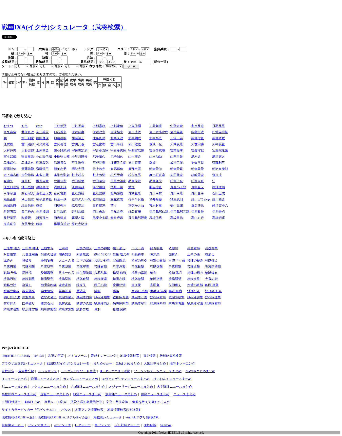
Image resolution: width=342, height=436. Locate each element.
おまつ (8, 126)
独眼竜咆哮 (49, 285)
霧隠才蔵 (78, 217)
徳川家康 (134, 162)
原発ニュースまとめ (155, 394)
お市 (24, 126)
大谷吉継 (27, 150)
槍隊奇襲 (82, 279)
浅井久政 (60, 187)
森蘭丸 (8, 181)
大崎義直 (218, 144)
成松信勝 (176, 162)
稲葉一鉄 (60, 199)
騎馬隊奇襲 (176, 303)
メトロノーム (77, 355)
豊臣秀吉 (27, 211)
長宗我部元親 (179, 211)
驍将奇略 (82, 309)
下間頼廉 (155, 126)
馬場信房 (155, 217)
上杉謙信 (116, 126)
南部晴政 (218, 138)
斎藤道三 (42, 168)
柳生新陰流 (84, 272)
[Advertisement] (74, 10)
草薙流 (81, 291)
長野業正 (10, 217)
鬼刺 (97, 309)
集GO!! (39, 355)
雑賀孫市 (42, 217)
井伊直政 (27, 132)
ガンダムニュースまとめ (80, 378)
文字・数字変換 (117, 402)
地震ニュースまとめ (87, 394)
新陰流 (27, 272)
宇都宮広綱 (136, 150)
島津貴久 (60, 162)
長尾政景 (197, 211)
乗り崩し (119, 248)
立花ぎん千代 (81, 199)
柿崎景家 (197, 175)
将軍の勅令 (139, 260)
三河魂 (63, 248)
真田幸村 (155, 193)
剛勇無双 (65, 254)
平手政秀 (78, 162)
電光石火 (47, 303)
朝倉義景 (197, 168)
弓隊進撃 (193, 266)
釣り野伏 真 (213, 291)
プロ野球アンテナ (127, 425)
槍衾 (153, 272)
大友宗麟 (197, 144)
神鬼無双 (47, 291)
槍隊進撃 (193, 279)
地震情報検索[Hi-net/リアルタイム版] (63, 417)
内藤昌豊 (197, 132)
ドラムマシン (47, 371)
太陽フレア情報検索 (89, 409)
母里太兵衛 (118, 181)
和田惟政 (134, 144)
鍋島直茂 (134, 211)
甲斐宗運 (10, 193)
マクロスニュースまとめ (48, 386)
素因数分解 (26, 371)
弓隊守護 (82, 266)
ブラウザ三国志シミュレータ (22, 363)
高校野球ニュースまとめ (19, 394)
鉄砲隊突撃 (195, 297)
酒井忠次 (99, 211)
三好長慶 (78, 126)
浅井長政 (78, 187)
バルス (66, 409)
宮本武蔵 (10, 156)
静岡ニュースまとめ (45, 378)
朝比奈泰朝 (220, 168)
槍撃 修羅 (119, 272)
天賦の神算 (102, 260)
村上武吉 (78, 175)
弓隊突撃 (156, 266)
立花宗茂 (99, 199)
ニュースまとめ (184, 394)
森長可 (26, 181)
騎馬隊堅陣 (158, 303)
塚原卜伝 (155, 144)
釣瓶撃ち (28, 297)
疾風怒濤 (119, 285)
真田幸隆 (176, 193)
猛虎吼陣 (65, 285)
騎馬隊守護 (195, 303)
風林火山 (65, 303)
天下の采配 (84, 260)
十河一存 (176, 138)
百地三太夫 (44, 193)
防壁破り (28, 303)
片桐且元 (197, 187)
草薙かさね (136, 205)
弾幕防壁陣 (213, 266)
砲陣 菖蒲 (211, 285)
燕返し (27, 285)
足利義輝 (78, 211)
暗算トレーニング (182, 363)
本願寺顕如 (62, 175)
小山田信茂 (44, 156)
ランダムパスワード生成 (78, 371)
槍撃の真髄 (139, 272)
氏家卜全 (176, 181)
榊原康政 (42, 181)
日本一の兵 (66, 272)
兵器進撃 (10, 254)
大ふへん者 (66, 260)
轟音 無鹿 (175, 291)
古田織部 (27, 144)
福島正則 (10, 199)
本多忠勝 (42, 175)
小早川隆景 (79, 156)
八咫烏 (173, 248)
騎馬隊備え (102, 303)
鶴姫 (39, 224)
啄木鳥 (155, 254)
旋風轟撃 (47, 272)
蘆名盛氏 (197, 205)
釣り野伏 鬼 (12, 297)
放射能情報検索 (171, 355)
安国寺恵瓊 (157, 150)
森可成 (217, 175)
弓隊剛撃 (28, 266)
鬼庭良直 (10, 224)
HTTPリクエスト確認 (115, 371)
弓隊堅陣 (65, 266)
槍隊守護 (100, 279)
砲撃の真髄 (195, 285)
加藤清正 (78, 138)
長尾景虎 (218, 211)
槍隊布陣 (119, 279)
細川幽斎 (218, 199)
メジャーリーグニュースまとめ (131, 386)
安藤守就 (197, 150)
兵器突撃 (211, 248)
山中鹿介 (134, 156)
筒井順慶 (155, 199)
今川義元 (42, 132)
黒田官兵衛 (62, 224)
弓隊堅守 (47, 266)
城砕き (8, 260)
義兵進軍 (65, 291)
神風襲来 (28, 291)
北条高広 (155, 138)
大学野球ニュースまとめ (174, 386)
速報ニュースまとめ (54, 394)
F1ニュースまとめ (14, 386)
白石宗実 (27, 193)
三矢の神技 (102, 248)
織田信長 (27, 205)
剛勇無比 (82, 254)
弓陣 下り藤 (177, 260)
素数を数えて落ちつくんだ (151, 402)
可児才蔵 (42, 144)
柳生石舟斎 (157, 175)
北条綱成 (134, 138)
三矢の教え (84, 248)
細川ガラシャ (200, 199)
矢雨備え (175, 285)
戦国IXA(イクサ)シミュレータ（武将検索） (64, 27)
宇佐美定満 (79, 150)
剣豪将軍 (137, 254)
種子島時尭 (44, 199)
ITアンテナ (83, 425)
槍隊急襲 (137, 279)
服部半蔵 (134, 168)
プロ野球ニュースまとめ (87, 386)
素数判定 (8, 371)
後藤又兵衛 (118, 162)
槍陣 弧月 (175, 272)
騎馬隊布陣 (213, 303)
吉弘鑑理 (99, 144)
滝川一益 (116, 187)
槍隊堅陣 (65, 279)
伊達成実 (78, 132)
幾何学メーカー (13, 425)
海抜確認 (150, 425)
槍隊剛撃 (28, 279)
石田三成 (218, 193)
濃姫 (131, 187)
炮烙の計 (10, 285)
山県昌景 (176, 156)
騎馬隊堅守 (139, 303)
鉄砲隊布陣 (158, 297)
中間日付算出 (11, 402)
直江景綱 (99, 193)
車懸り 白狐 (139, 291)
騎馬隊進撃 (66, 309)
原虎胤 (8, 144)
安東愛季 (176, 150)
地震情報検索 (129, 355)
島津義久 (27, 162)
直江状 (136, 285)
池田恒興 (27, 187)
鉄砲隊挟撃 (176, 297)
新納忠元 (60, 168)
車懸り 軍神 (158, 291)
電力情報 (149, 355)
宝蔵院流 (119, 260)
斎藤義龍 (27, 168)
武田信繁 (78, 181)
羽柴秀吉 (60, 205)
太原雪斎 (42, 150)
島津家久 (218, 156)
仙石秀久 (60, 132)
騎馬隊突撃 (30, 309)
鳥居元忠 (27, 224)
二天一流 (137, 248)
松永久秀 (134, 175)
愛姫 (152, 162)
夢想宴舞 (47, 260)
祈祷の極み (11, 291)
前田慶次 (42, 138)
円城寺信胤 (220, 132)
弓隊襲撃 (175, 266)
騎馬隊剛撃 (121, 303)
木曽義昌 (27, 175)
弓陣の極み (195, 260)
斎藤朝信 (10, 168)
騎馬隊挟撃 (11, 309)
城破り (27, 260)
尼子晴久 (99, 156)
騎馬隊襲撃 (49, 309)
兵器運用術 (30, 254)
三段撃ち (47, 248)
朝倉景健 (155, 168)
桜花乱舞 (100, 272)
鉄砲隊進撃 (213, 297)
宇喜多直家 (100, 150)
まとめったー (102, 363)
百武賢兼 (60, 193)
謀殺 (97, 291)
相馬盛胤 (116, 193)
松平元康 (116, 175)
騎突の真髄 (84, 303)
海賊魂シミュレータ (107, 417)
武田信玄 (60, 181)
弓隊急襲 (119, 266)
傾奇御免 (156, 248)
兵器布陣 (193, 248)
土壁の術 (193, 254)
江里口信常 (11, 187)
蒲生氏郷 (176, 205)
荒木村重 (155, 205)
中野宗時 (176, 126)
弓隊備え (211, 260)
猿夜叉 (81, 285)
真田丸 (155, 285)
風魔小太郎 (100, 217)
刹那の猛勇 (49, 254)
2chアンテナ (62, 425)
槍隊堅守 (47, 279)
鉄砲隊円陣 (84, 297)
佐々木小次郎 (158, 132)
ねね (39, 126)
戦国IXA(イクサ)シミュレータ (68, 363)
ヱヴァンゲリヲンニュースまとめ (125, 378)
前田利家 (27, 138)
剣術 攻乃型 (121, 254)
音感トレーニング (103, 355)
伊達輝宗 (116, 132)
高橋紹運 (218, 217)
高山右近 (197, 217)
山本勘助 (155, 156)
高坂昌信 (176, 217)
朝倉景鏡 (176, 168)
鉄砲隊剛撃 (102, 297)
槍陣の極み (195, 272)
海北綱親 (99, 187)
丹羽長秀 (218, 126)
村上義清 (99, 175)
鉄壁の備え (49, 297)
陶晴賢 (26, 217)
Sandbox (165, 425)
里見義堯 (116, 211)
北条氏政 (116, 138)
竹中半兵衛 (136, 199)
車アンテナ (102, 425)
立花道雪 (116, 199)
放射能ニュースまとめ (121, 394)
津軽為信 (42, 187)
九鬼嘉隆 (10, 132)
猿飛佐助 (218, 187)
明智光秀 (78, 168)
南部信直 (197, 138)
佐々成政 (134, 132)
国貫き (173, 254)
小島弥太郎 (62, 156)
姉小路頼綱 (62, 150)
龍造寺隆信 (79, 224)
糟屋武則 (176, 199)
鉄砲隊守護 (139, 297)
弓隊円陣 (10, 266)
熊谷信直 (155, 187)
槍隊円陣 (10, 279)
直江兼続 (78, 193)
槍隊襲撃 (175, 279)
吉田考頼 (116, 144)
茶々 (113, 205)
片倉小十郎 (178, 187)
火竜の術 (211, 279)
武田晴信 (99, 181)
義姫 (39, 205)
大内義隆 (176, 144)
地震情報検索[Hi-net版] (18, 417)
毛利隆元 (155, 181)
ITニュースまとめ (14, 378)
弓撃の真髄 (158, 260)
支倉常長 (197, 162)
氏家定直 (197, 181)
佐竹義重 (176, 132)
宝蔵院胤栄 (220, 150)
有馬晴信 (116, 168)
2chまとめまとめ (128, 363)
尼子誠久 (116, 156)
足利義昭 (60, 211)
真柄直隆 (134, 193)
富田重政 (27, 156)
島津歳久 (10, 162)
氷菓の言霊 (56, 355)
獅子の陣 (100, 285)
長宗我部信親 (158, 211)
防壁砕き (10, 303)
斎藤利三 (218, 162)
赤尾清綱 (42, 211)
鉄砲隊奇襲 (121, 297)
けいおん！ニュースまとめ (172, 378)
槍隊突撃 (156, 279)
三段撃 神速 (30, 248)
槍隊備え (211, 272)
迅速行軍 (193, 291)
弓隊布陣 (100, 266)
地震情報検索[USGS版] (123, 409)
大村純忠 (10, 150)
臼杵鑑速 (99, 205)
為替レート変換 (55, 402)
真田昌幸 (197, 193)
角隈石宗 (10, 211)
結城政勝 (10, 205)
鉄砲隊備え (66, 297)
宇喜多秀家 (118, 150)
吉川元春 (78, 144)
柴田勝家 (176, 175)
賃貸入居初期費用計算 (86, 402)
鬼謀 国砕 (119, 309)
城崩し (210, 254)
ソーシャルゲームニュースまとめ (157, 371)
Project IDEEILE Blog (16, 355)
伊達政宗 (99, 132)
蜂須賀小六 (220, 205)
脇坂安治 (78, 205)
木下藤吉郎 (11, 175)
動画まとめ (32, 402)
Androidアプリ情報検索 (142, 417)
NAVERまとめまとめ (200, 371)
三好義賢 (60, 126)
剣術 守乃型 (102, 254)
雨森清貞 (60, 217)
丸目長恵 (197, 126)
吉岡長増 (60, 144)
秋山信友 (27, 199)
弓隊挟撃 (137, 266)
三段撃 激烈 (12, 248)
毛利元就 (134, 181)
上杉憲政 (99, 126)
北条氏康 (99, 138)
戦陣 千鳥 (10, 272)
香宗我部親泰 (137, 217)
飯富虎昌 (116, 217)
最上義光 (99, 168)
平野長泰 (99, 162)
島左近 (196, 156)
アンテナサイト (39, 425)
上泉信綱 (134, 126)
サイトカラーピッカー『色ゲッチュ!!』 (29, 409)
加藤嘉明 (60, 138)
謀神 (116, 291)
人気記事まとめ (155, 363)
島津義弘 (42, 162)
